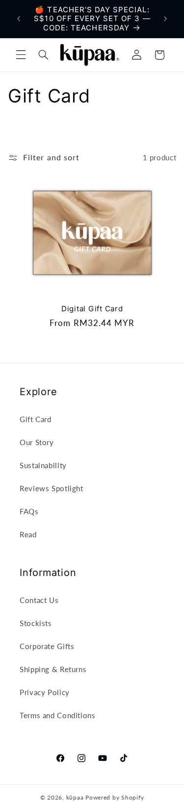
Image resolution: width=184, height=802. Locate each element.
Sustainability (43, 465)
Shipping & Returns (53, 669)
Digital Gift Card (92, 308)
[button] (20, 55)
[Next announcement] (165, 19)
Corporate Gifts (47, 646)
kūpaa (75, 797)
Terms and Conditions (58, 715)
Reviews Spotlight (51, 488)
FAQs (29, 511)
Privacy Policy (45, 692)
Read (28, 534)
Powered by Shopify (114, 797)
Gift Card (36, 419)
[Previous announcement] (18, 19)
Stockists (36, 623)
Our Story (37, 442)
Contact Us (39, 600)
